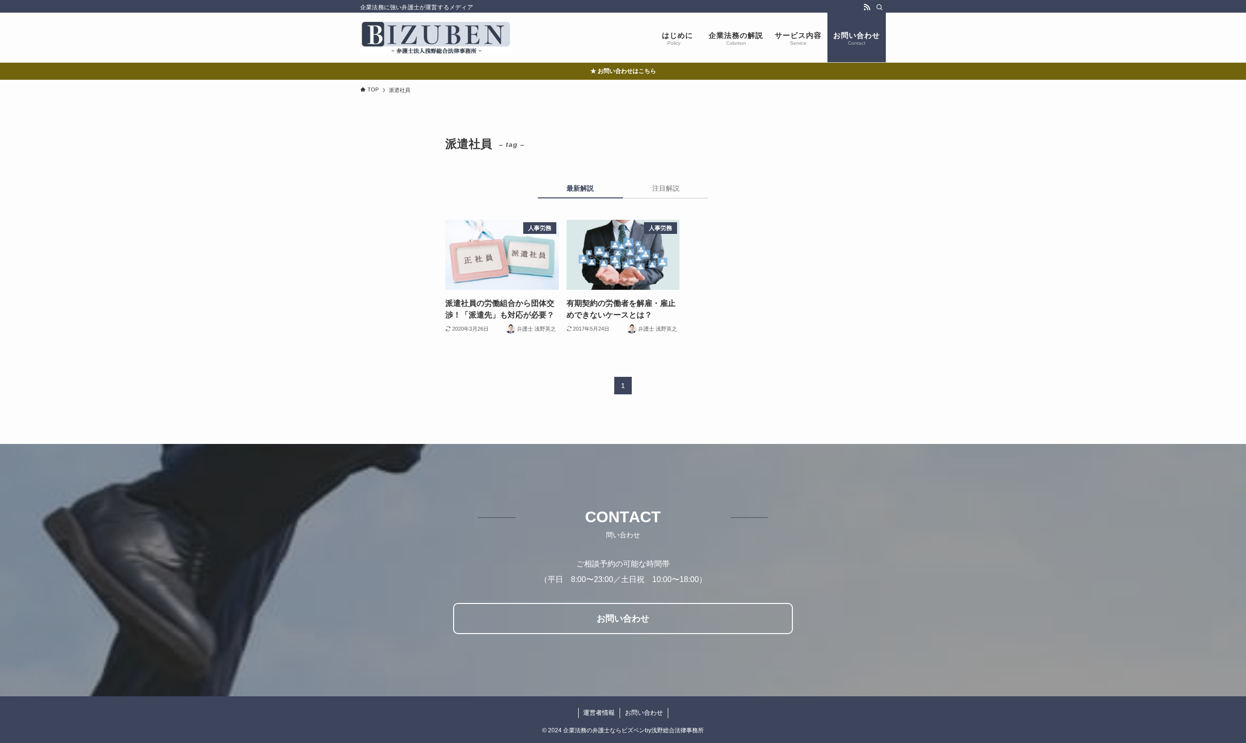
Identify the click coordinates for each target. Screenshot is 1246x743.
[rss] (867, 7)
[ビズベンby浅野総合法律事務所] (436, 37)
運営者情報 (599, 712)
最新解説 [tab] (580, 188)
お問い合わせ (644, 712)
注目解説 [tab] (665, 188)
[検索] (879, 7)
